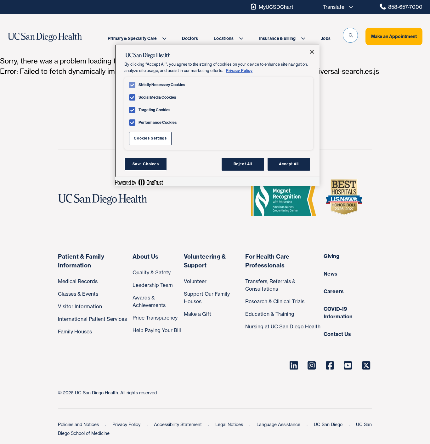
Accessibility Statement (178, 424)
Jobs (326, 38)
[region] (217, 115)
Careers (334, 291)
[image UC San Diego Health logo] (57, 37)
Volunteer (195, 281)
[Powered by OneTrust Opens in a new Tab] (139, 182)
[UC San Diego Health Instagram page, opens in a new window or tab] (312, 365)
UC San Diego (329, 424)
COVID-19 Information (338, 313)
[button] (350, 35)
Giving (331, 256)
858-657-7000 (405, 7)
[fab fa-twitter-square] (366, 365)
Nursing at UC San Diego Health (282, 326)
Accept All (289, 164)
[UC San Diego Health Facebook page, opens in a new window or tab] (330, 365)
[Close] (312, 52)
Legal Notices (229, 424)
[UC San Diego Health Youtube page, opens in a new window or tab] (348, 365)
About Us (146, 256)
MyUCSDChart (276, 7)
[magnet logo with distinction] (286, 199)
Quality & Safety (152, 272)
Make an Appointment (394, 36)
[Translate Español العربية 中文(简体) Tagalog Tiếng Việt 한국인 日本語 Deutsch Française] (336, 7)
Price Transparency (155, 318)
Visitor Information (80, 306)
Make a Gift (197, 314)
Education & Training (269, 314)
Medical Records (78, 281)
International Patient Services (92, 319)
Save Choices (146, 164)
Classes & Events (78, 294)
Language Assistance (279, 424)
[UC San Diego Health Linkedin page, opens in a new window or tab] (294, 365)
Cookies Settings (150, 138)
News (330, 274)
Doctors (190, 38)
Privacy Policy (127, 424)
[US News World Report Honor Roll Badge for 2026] (346, 199)
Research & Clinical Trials (274, 301)
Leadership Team (153, 285)
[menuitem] (137, 38)
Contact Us (337, 334)
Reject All (243, 164)
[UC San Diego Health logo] (105, 199)
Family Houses (75, 331)
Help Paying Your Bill (157, 330)
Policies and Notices (79, 424)
